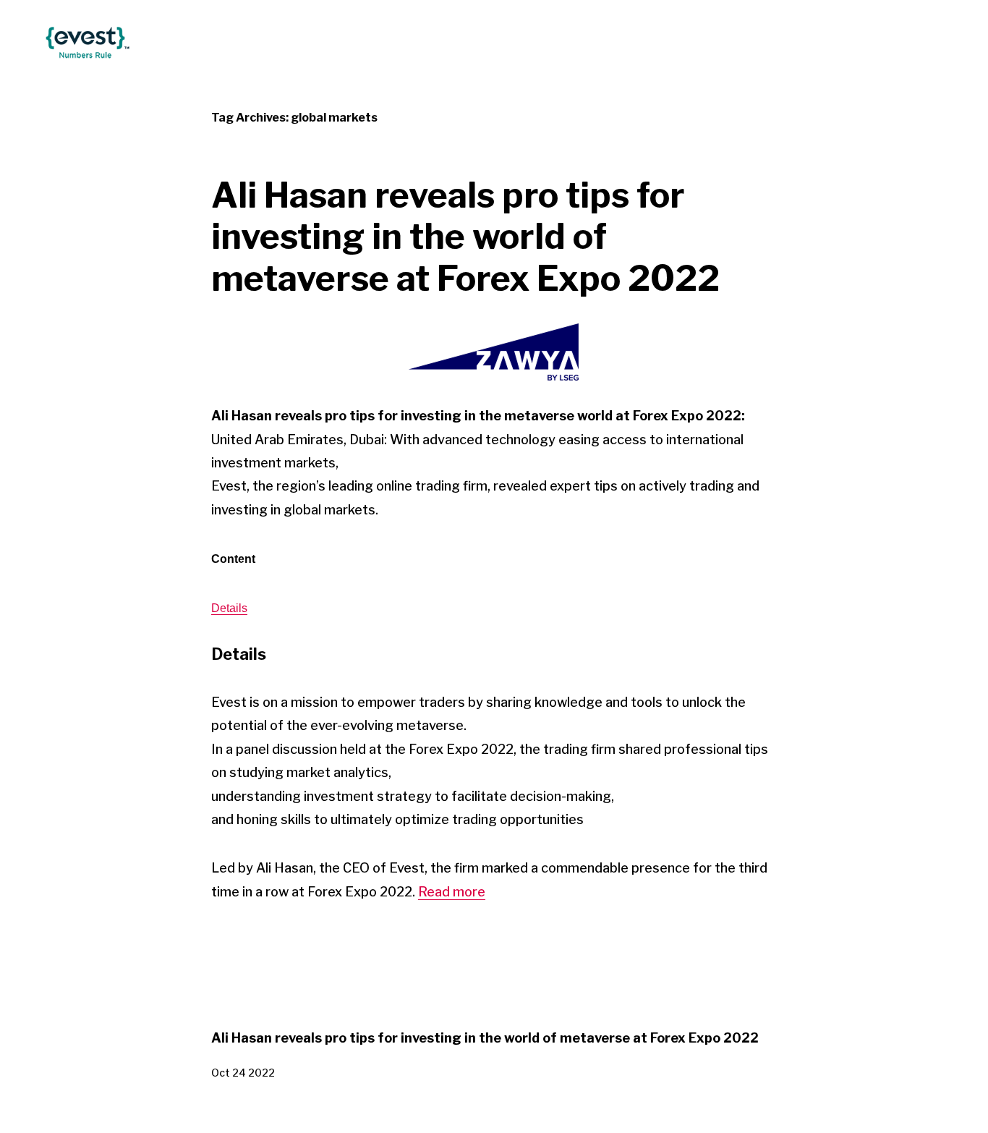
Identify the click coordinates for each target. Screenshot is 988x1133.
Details (229, 608)
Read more (451, 891)
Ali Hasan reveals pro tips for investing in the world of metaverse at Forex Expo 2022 (465, 237)
